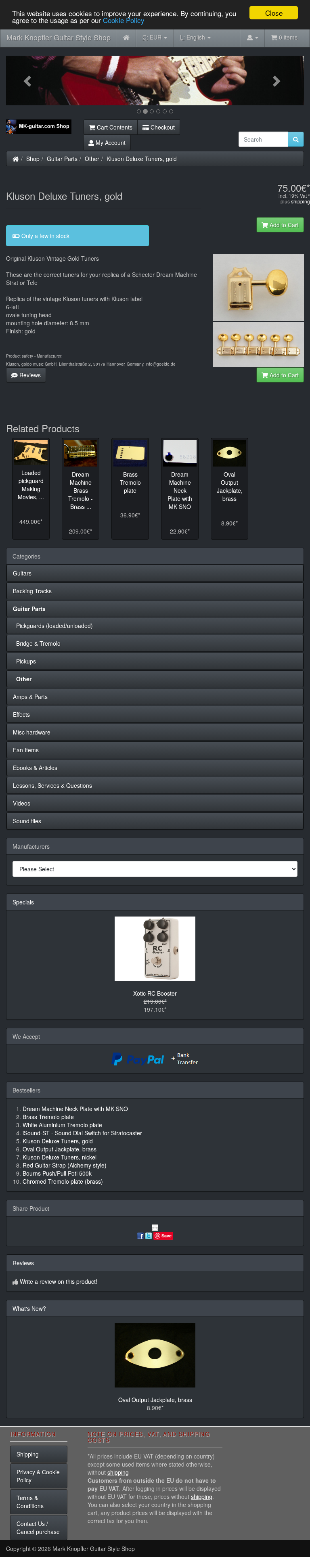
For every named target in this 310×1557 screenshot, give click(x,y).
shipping (300, 201)
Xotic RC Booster (155, 993)
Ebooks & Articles (35, 768)
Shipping (28, 1454)
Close (274, 13)
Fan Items (26, 750)
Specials (23, 902)
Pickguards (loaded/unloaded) (53, 626)
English (193, 37)
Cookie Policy (124, 20)
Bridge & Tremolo (37, 643)
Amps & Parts (30, 697)
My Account (110, 142)
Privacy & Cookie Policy (38, 1476)
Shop (33, 159)
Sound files (27, 821)
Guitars (22, 573)
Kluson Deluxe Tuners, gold (142, 159)
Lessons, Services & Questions (52, 785)
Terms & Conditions (30, 1502)
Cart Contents (113, 127)
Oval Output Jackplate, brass (155, 1400)
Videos (21, 803)
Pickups (24, 661)
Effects (21, 714)
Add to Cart (283, 225)
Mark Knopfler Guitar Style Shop (58, 37)
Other (92, 159)
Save (166, 1236)
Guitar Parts (62, 159)
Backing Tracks (32, 591)
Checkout (162, 127)
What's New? (29, 1308)
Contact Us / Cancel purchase (38, 1527)
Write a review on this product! (58, 1281)
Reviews (29, 375)
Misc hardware (31, 732)
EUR (152, 37)
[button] (28, 80)
